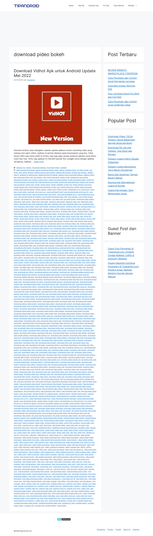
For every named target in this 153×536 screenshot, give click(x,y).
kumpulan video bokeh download (50, 408)
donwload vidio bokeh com (61, 231)
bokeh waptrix (40, 189)
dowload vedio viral (69, 250)
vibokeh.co (90, 432)
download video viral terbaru (82, 323)
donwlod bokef (90, 233)
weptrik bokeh (83, 491)
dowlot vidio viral (46, 262)
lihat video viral (56, 411)
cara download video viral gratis (44, 194)
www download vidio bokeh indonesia (40, 496)
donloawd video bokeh (48, 214)
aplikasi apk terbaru (79, 173)
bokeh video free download (24, 189)
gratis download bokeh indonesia (63, 399)
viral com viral (71, 469)
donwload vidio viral (21, 233)
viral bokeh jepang (29, 469)
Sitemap (136, 529)
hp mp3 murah (90, 401)
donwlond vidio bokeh (38, 238)
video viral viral (23, 447)
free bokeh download (60, 381)
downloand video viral (30, 352)
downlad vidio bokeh (43, 267)
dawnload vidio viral (43, 204)
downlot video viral (26, 369)
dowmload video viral (77, 262)
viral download (23, 471)
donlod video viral (35, 216)
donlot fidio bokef (63, 216)
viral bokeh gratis (76, 467)
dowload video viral (82, 253)
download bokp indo (67, 284)
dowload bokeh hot (83, 248)
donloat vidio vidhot (31, 214)
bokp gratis (22, 192)
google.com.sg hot (21, 399)
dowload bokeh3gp (21, 250)
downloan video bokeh (60, 350)
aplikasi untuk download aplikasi (70, 175)
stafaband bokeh (44, 428)
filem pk (37, 379)
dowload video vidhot (65, 253)
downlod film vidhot (37, 357)
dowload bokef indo (67, 248)
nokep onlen (39, 423)
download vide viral (73, 306)
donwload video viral (21, 231)
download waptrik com (74, 347)
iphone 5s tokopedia (45, 403)
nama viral (17, 423)
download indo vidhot (64, 296)
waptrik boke (45, 484)
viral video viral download (32, 481)
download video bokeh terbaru (69, 313)
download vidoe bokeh (47, 343)
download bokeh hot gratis (33, 282)
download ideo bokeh (47, 296)
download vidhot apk (56, 328)
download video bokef (83, 309)
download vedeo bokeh (82, 304)
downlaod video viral (77, 267)
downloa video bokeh (59, 270)
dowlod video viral (21, 260)
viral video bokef (59, 476)
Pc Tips (106, 5)
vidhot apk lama (90, 450)
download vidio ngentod (60, 335)
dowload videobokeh (42, 255)
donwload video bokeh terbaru (65, 228)
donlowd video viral (71, 224)
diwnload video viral (74, 204)
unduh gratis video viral (53, 430)
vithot (23, 484)
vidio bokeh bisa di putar (74, 454)
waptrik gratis (67, 486)
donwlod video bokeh (22, 236)
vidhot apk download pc (74, 450)
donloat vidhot (82, 211)
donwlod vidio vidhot (72, 236)
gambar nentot (64, 394)
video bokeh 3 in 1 (56, 435)
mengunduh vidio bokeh (74, 420)
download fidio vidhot (28, 287)
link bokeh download (79, 411)
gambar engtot (52, 394)
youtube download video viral (50, 503)
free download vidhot (32, 391)
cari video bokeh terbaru (42, 199)
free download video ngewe (30, 389)
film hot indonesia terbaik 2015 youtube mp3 (77, 379)
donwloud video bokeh (87, 238)
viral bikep (17, 467)
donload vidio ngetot (68, 211)
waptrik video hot (88, 486)
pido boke (47, 425)
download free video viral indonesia (54, 292)
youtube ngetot (81, 503)
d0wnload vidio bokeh (22, 202)
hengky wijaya (53, 401)
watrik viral (85, 488)
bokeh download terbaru (58, 180)
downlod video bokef (31, 360)
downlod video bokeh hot (71, 360)
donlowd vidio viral (87, 224)
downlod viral (90, 365)
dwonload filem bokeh (22, 377)
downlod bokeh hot (69, 355)
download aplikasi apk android (25, 275)
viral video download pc (52, 479)
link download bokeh (33, 413)
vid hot (16, 435)
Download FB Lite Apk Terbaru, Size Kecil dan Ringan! (120, 151)
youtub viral (71, 501)
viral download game (58, 471)
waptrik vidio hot (32, 488)
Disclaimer (101, 529)
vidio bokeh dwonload (30, 459)
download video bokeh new (46, 313)
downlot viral (39, 369)
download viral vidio (85, 345)
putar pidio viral (72, 425)
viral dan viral (82, 469)
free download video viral (73, 389)
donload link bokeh (35, 209)
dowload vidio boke (58, 255)
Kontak (118, 529)
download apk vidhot (26, 272)
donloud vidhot (40, 221)
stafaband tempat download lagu (64, 428)
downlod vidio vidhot (28, 365)
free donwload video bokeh (29, 384)
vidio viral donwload (28, 464)
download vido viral (30, 343)
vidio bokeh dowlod (76, 457)
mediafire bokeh (36, 418)
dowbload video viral (63, 245)
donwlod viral (86, 236)
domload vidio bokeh (57, 206)
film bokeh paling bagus (50, 379)
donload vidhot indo (82, 209)
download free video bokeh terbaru (27, 292)
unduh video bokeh (70, 430)
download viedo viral (81, 343)
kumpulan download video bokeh (82, 406)
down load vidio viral (39, 265)
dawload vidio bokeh (57, 202)
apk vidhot (23, 173)
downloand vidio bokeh (48, 352)
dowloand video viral (84, 258)
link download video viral (77, 413)
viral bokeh (35, 467)
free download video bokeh (34, 386)
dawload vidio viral (73, 202)
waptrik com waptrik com (27, 486)
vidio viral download (59, 464)
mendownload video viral (33, 420)
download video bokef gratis (24, 311)
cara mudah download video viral (54, 197)
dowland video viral (39, 248)
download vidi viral (74, 330)
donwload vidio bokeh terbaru (83, 231)
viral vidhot (62, 481)
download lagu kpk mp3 (83, 296)
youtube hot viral (68, 503)
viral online (32, 476)
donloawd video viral (65, 214)
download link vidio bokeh (71, 299)
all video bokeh (83, 170)
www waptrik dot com (52, 498)
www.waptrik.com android (24, 501)
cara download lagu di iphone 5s (76, 192)
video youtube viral (72, 447)
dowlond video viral (65, 260)
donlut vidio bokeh (55, 226)
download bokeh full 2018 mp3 (71, 279)
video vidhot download (41, 445)
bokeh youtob (62, 189)
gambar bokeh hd (39, 394)
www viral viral (81, 496)
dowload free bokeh (37, 250)
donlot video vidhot (57, 219)
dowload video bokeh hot (23, 253)
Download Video (53, 168)
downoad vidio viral (43, 372)
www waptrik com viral (34, 498)
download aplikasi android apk (82, 272)
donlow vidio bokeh (85, 221)
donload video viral (67, 209)
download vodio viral (57, 347)
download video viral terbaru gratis (27, 326)
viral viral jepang (85, 481)
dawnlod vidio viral (59, 204)
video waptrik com (37, 447)
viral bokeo (41, 469)
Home (71, 5)
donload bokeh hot (88, 206)
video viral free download (76, 445)
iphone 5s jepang (30, 403)
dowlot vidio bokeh (31, 262)
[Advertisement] (76, 28)
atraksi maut (64, 177)
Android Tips (94, 5)
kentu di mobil (86, 403)
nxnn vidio (17, 425)
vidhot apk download (56, 450)
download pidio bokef (50, 301)
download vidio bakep (27, 333)
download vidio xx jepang (73, 340)
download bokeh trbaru (32, 284)
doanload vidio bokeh (26, 206)
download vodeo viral (22, 347)
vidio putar (49, 462)
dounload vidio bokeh (73, 240)
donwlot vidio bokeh (55, 238)
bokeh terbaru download (82, 185)
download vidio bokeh (78, 333)
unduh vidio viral (63, 432)
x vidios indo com (41, 501)
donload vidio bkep (21, 211)
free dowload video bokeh (72, 384)
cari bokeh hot (26, 199)
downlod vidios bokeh (76, 365)
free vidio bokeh (25, 394)
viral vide (48, 476)
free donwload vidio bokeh (51, 384)
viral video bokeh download (76, 476)
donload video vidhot (51, 209)
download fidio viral (45, 287)
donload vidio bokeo (37, 211)
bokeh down (43, 180)
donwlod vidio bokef (38, 236)
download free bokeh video (31, 289)
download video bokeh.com (64, 316)
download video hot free (50, 318)
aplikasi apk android (63, 173)
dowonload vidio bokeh (77, 372)
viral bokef (26, 467)
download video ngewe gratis (71, 318)
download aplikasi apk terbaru (49, 275)
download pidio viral (67, 301)
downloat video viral (37, 355)
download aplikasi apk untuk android (75, 275)
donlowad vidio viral (56, 224)
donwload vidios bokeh (38, 233)
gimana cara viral (83, 396)
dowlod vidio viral (51, 260)
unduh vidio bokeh (49, 432)
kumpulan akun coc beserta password (28, 406)
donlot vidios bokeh (26, 221)
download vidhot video (58, 330)
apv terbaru (38, 177)
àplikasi (30, 173)
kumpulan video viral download (25, 411)
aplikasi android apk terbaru (44, 173)
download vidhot (40, 328)
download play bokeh (84, 301)
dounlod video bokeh (26, 243)
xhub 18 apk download (57, 501)
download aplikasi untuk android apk (48, 277)
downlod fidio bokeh (21, 357)
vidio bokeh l (58, 459)
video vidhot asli (25, 445)
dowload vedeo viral (53, 250)
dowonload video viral (59, 372)
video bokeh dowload (30, 437)
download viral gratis (37, 345)
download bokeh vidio (50, 284)
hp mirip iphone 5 (77, 401)
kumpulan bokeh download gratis (56, 406)
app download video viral (23, 177)
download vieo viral (21, 345)
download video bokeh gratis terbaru (50, 311)
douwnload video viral (27, 245)
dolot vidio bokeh (41, 206)
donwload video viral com (40, 231)
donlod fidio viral (80, 214)
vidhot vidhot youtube (48, 454)
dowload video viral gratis (23, 255)
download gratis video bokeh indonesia (64, 294)
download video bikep (27, 309)
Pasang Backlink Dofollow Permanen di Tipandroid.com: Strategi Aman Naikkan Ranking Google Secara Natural (123, 270)
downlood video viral (56, 367)
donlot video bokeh (42, 219)
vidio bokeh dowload (61, 457)
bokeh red (68, 185)
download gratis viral (30, 296)
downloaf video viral (43, 350)
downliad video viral (26, 270)
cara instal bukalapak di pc (67, 194)
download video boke (45, 309)
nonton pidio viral (87, 423)
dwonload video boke (39, 377)
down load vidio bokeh (22, 265)
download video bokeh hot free (77, 311)
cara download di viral (55, 192)
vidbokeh (32, 435)
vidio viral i (71, 464)
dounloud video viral (72, 243)
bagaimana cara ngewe (79, 177)
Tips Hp (81, 5)
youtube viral (29, 506)
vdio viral (73, 432)
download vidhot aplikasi (74, 328)
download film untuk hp (78, 287)
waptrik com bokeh (73, 484)
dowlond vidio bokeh (82, 260)
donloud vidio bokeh (54, 221)
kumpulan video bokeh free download (78, 408)
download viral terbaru (69, 345)
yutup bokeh (61, 506)
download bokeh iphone (53, 282)
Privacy (110, 529)
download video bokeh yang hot (41, 316)
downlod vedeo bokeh (76, 357)
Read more (39, 162)
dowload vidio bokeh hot (76, 255)
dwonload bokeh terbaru (63, 374)
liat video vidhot (44, 411)
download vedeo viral (22, 306)
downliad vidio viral (42, 270)
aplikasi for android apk (29, 175)
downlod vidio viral (43, 365)
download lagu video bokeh (24, 299)
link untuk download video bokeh (65, 416)
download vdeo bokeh (46, 304)
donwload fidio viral (85, 226)
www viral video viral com (65, 496)
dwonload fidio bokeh (82, 374)
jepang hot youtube (61, 403)
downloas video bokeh (83, 352)
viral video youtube (49, 481)
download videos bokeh (72, 326)
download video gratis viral (29, 318)
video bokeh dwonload (70, 437)
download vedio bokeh (39, 306)
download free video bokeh (52, 289)
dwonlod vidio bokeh (26, 379)
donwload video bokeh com (42, 228)
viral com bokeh (59, 469)
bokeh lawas (45, 185)
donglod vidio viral (73, 206)
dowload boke (53, 248)
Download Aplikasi (39, 168)
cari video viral (57, 199)
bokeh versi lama (67, 187)
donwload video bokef (22, 228)
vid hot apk (24, 435)
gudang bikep (42, 401)
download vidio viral (75, 338)
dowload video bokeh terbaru (45, 253)
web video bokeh (63, 491)
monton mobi (89, 420)
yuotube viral (39, 506)
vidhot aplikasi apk (47, 452)
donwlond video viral (21, 238)
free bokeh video (75, 381)
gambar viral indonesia (47, 396)
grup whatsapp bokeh (27, 401)
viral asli (91, 464)
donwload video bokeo (86, 228)
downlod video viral (88, 360)
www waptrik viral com (84, 498)
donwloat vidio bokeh (75, 233)
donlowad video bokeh (22, 224)
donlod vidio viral (49, 216)
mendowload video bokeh (53, 418)
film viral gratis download (41, 381)
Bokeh (28, 168)
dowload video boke (85, 250)
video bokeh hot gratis (30, 440)
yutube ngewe (50, 506)
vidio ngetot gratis (29, 462)
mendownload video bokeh (74, 418)
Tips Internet (119, 5)
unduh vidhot (36, 432)
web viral (74, 491)
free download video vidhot (52, 389)
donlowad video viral (40, 224)
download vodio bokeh (39, 347)
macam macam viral (21, 418)
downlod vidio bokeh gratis (70, 362)
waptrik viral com (59, 488)
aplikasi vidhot (89, 175)
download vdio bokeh (63, 304)
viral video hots (81, 479)
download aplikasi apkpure (24, 277)
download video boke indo (64, 309)
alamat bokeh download (25, 170)
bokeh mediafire (57, 185)
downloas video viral (21, 355)
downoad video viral (27, 372)
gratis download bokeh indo (39, 399)
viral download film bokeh (39, 471)
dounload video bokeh (39, 240)
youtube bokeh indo (84, 501)
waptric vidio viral (32, 484)
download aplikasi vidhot (72, 277)
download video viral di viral (51, 321)
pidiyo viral (39, 425)
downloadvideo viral (27, 350)
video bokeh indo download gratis (53, 440)
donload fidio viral (20, 209)
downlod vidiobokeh (59, 365)
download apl (64, 272)
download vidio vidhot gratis (33, 338)
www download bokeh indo (40, 493)
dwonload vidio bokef (73, 377)
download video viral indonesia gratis (36, 323)
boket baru (85, 189)
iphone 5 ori (18, 403)
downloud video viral (71, 369)
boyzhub (31, 192)
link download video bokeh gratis (54, 413)
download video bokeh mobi (24, 313)
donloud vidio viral (70, 221)
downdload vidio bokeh (75, 265)
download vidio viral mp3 (31, 340)
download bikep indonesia (32, 279)
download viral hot (53, 345)
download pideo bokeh (33, 301)
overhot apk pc (28, 425)
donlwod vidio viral (69, 226)
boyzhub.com (40, 192)
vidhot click (22, 454)
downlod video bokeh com (50, 360)
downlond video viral (21, 367)
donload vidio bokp (52, 211)
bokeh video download (83, 187)
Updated (63, 168)
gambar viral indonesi (30, 396)
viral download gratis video (77, 471)
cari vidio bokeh (70, 199)
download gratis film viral (39, 294)
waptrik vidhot (19, 488)
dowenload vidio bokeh (22, 248)
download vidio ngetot (78, 335)
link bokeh (67, 411)
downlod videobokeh (22, 362)
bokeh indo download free (69, 182)
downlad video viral (26, 267)
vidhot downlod (33, 454)
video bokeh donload (72, 435)
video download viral (57, 442)
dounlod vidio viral (41, 243)
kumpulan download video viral (25, 408)
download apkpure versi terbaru (47, 272)
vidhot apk (43, 450)
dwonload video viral (56, 377)
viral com (49, 469)
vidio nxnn (40, 462)
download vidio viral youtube (52, 340)
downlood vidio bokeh (73, 367)
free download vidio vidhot (51, 391)
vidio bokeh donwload (43, 457)
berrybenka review (21, 180)
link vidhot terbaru (85, 416)
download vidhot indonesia (38, 330)
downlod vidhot (37, 362)
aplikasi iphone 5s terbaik (48, 175)
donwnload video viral (22, 240)
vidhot (82, 447)
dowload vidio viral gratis (48, 258)
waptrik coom (43, 486)
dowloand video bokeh (67, 258)
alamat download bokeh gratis (47, 170)
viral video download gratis (32, 479)
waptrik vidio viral (45, 488)
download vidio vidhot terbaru (56, 338)
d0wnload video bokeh (85, 199)
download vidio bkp (44, 333)
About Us (126, 529)
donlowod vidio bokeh (22, 226)
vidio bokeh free (46, 459)
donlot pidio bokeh (26, 219)
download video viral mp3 (61, 323)
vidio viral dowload (44, 464)
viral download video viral (61, 474)
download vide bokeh (57, 306)
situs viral (33, 428)
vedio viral (81, 432)
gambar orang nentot (79, 394)
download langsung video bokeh (48, 299)
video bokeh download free (50, 437)
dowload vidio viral (31, 258)
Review (131, 5)
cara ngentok (73, 197)
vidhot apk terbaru (21, 452)
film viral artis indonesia (22, 381)
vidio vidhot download (62, 462)
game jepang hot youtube (66, 396)
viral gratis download (79, 474)
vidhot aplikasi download (64, 452)
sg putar (82, 425)
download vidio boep (61, 333)
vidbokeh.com (42, 435)
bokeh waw (51, 189)
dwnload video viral (31, 374)
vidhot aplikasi (34, 452)
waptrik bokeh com (58, 484)
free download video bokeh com (57, 386)
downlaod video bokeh (60, 267)
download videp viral (25, 328)
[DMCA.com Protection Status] (64, 520)
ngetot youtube (28, 423)
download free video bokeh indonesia (78, 289)
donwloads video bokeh (57, 233)
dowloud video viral (60, 262)
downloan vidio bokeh (78, 350)
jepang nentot (75, 403)
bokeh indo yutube (33, 185)
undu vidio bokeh (37, 430)
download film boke (60, 287)
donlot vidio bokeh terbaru (76, 219)
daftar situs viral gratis (39, 202)
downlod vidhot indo (51, 362)
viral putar (40, 476)
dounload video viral (56, 240)
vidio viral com (77, 462)
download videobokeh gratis (51, 326)
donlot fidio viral (77, 216)
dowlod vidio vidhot (35, 260)
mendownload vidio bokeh (54, 420)
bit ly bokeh (32, 180)
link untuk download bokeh (41, 416)
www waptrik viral (68, 498)
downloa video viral (75, 270)
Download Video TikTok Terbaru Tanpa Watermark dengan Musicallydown (121, 139)
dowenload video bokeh (81, 245)
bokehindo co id (74, 189)
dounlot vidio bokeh (56, 243)
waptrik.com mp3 (73, 488)
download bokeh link (71, 282)
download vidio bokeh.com (39, 335)
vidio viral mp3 (81, 464)
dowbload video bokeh (45, 245)
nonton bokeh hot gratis (54, 423)
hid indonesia (65, 401)
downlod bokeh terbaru (86, 355)
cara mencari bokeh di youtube (29, 197)
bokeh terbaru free (21, 187)
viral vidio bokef (73, 481)
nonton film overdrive (72, 423)
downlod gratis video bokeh (56, 357)
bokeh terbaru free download (40, 187)
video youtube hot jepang (54, 447)
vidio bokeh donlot (27, 457)
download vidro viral (64, 343)
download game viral (76, 292)
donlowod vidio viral (39, 226)
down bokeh (90, 262)
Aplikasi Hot (20, 168)
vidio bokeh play (70, 459)
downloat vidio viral (53, 355)
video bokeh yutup (41, 442)
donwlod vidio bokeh (55, 236)
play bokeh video (58, 425)
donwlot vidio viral (71, 238)
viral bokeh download (61, 467)
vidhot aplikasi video (83, 452)
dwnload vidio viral (47, 374)
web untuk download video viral (44, 491)
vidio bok (60, 454)
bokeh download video (76, 180)
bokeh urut (56, 187)
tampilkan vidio (83, 428)
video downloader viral (74, 442)
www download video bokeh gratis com (67, 493)
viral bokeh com (46, 467)
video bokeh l (72, 440)
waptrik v (77, 486)
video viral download (58, 445)
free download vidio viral (71, 391)
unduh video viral (23, 432)
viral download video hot (41, 474)
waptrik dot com (55, 486)
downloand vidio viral (66, 352)
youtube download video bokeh (26, 503)
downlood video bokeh (39, 367)
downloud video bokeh (53, 369)
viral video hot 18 (68, 479)
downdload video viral (56, 265)
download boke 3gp (51, 279)
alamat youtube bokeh (67, 170)
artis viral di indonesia (51, 177)
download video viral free (71, 321)
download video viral (32, 321)
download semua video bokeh (25, 304)
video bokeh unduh (26, 442)
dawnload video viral (27, 204)
